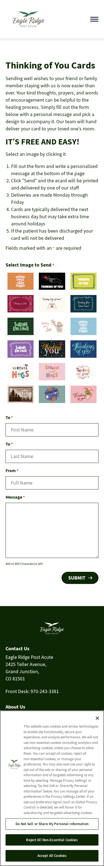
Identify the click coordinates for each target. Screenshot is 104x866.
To (9, 417)
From (12, 470)
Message (15, 497)
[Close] (97, 718)
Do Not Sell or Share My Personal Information (52, 824)
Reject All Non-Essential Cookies (52, 840)
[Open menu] (94, 19)
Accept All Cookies (52, 855)
